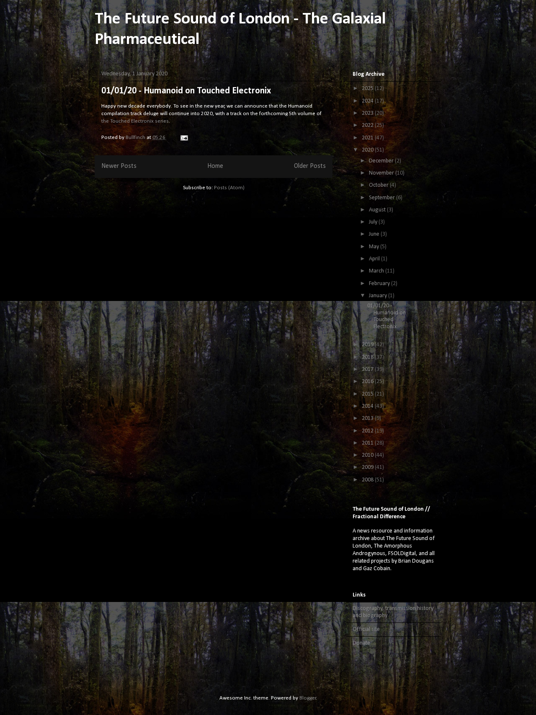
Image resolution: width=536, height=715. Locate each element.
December (382, 161)
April (375, 259)
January (378, 296)
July (374, 222)
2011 (368, 443)
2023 (368, 113)
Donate (361, 643)
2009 (368, 467)
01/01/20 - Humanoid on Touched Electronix (186, 91)
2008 (368, 480)
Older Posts (310, 166)
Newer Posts (119, 166)
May (374, 247)
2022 (368, 125)
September (382, 198)
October (379, 185)
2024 (368, 101)
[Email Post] (183, 137)
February (380, 283)
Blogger (307, 698)
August (378, 210)
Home (215, 166)
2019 (368, 345)
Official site (366, 629)
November (382, 173)
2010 (368, 455)
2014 (368, 406)
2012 (368, 431)
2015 (368, 394)
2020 (368, 150)
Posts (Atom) (229, 187)
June (375, 234)
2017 (368, 369)
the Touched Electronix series (135, 121)
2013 (368, 418)
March (377, 271)
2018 (368, 357)
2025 (368, 88)
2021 (368, 138)
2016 (368, 381)
